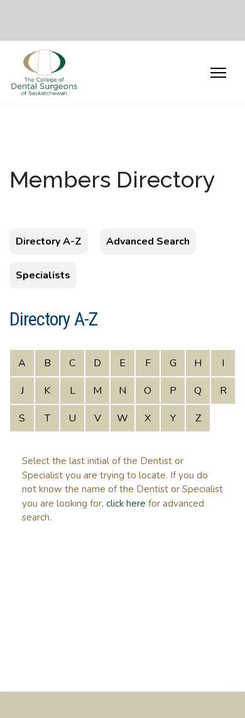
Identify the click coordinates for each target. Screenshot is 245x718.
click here (126, 503)
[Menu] (218, 83)
